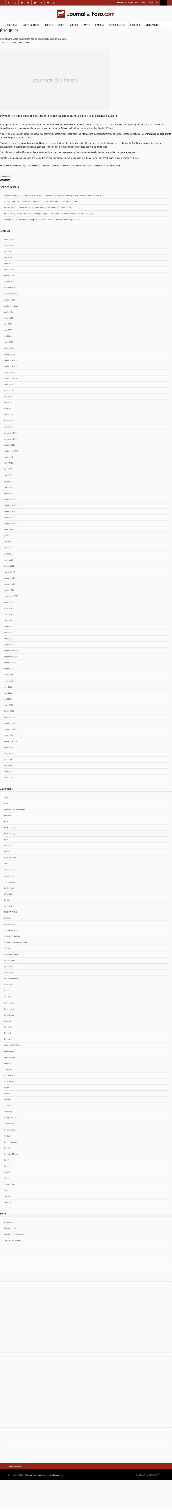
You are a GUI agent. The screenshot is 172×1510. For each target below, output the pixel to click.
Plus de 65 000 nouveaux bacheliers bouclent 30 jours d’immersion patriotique (37, 207)
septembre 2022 (11, 524)
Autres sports (9, 882)
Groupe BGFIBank (12, 1045)
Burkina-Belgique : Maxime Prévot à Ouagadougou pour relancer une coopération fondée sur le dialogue (48, 213)
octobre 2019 (9, 735)
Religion (7, 1148)
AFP (6, 839)
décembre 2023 (11, 433)
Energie (7, 997)
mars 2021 (8, 632)
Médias (7, 1093)
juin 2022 (8, 542)
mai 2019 (8, 765)
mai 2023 (8, 475)
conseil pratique (11, 930)
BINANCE (8, 894)
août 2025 (8, 312)
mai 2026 (8, 257)
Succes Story (9, 1184)
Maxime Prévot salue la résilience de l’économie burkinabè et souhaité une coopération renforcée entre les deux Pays (54, 195)
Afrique (7, 846)
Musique (7, 1099)
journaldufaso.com (37, 1475)
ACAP (6, 803)
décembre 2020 (11, 651)
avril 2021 (8, 626)
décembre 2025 (11, 288)
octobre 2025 (9, 300)
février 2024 (9, 421)
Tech (6, 1190)
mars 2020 (8, 705)
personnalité (9, 1124)
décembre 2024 (11, 360)
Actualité (7, 815)
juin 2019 (8, 759)
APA (6, 864)
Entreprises (9, 1003)
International (152, 25)
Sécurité (7, 1166)
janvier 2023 (9, 499)
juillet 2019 (8, 753)
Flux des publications (13, 1228)
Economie (8, 985)
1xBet (6, 797)
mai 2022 (8, 548)
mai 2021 (8, 620)
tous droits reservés (54, 1475)
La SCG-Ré (9, 1081)
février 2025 (9, 348)
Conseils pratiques (12, 936)
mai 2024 (8, 403)
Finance (7, 1021)
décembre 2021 (11, 578)
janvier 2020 (9, 717)
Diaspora (8, 966)
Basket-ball (9, 888)
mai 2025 (8, 330)
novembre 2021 (11, 584)
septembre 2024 (11, 378)
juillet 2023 (8, 463)
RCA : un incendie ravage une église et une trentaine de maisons (33, 38)
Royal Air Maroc (11, 1154)
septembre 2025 (11, 306)
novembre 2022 (11, 511)
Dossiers (135, 25)
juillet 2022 (8, 536)
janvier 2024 (9, 427)
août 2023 (8, 457)
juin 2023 (8, 469)
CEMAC (7, 918)
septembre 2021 (11, 596)
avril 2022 (8, 554)
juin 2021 (8, 614)
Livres (6, 1087)
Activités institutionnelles (14, 809)
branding (8, 906)
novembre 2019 (11, 729)
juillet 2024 (8, 390)
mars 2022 (8, 560)
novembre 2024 (11, 366)
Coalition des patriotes (51, 166)
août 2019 (8, 747)
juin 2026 (8, 251)
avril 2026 (8, 263)
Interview (8, 1063)
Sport (61, 25)
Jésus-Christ (114, 166)
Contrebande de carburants (73, 166)
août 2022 (8, 530)
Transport (8, 1196)
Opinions (100, 25)
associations (9, 876)
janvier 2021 (9, 644)
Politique (12, 25)
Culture (74, 25)
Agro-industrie (10, 858)
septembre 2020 (11, 669)
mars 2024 (8, 415)
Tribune (7, 1202)
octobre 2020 (9, 663)
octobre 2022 (9, 517)
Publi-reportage (10, 1142)
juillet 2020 (8, 681)
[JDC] (87, 14)
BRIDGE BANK (10, 912)
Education (8, 991)
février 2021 (9, 638)
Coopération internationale (15, 942)
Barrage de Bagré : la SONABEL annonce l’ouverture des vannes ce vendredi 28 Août (40, 201)
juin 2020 (8, 687)
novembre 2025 (11, 294)
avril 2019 (8, 771)
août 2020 (8, 675)
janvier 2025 (9, 354)
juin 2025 (8, 324)
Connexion (8, 1222)
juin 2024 (8, 397)
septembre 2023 (11, 451)
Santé (87, 25)
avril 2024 (8, 409)
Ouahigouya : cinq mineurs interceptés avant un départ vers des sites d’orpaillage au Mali (42, 220)
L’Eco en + (8, 1075)
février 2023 (9, 493)
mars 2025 (8, 342)
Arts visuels (9, 870)
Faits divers (9, 1015)
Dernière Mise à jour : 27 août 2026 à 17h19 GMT (136, 3)
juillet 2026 (8, 245)
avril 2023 (8, 481)
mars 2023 (8, 487)
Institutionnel (9, 1051)
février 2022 (9, 566)
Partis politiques (11, 1118)
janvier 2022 (9, 572)
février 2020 (9, 711)
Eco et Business (31, 25)
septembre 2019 (11, 741)
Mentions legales (15, 1466)
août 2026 (8, 239)
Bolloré (7, 900)
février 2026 (9, 276)
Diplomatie (8, 973)
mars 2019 (8, 778)
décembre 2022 (11, 505)
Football (7, 1027)
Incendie (104, 166)
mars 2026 (8, 270)
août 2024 (8, 384)
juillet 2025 (8, 318)
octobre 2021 (9, 590)
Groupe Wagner (93, 166)
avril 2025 (8, 336)
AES (6, 821)
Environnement (10, 1009)
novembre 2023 (11, 439)
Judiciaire (8, 1069)
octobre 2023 (9, 445)
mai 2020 (8, 693)
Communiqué (10, 924)
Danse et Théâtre (11, 954)
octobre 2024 (9, 372)
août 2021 (8, 602)
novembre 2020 (11, 657)
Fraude (7, 1039)
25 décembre (34, 166)
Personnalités (117, 25)
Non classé (9, 1106)
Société (48, 25)
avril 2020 (8, 699)
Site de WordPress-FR (13, 1240)
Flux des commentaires (14, 1234)
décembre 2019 (11, 723)
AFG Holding (9, 827)
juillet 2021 (8, 608)
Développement (11, 960)
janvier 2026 (9, 282)
